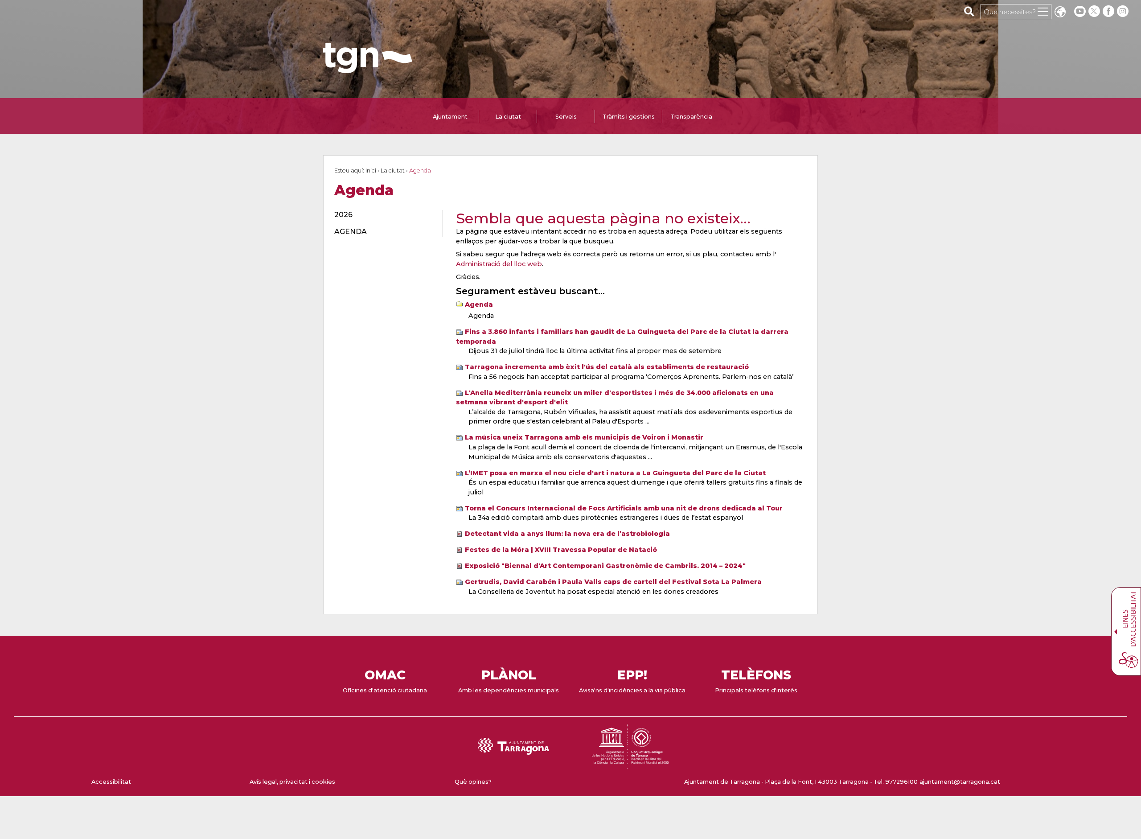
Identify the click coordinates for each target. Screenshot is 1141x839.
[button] (1059, 13)
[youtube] (1080, 11)
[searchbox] (969, 11)
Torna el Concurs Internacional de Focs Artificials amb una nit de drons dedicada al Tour (624, 508)
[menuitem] (383, 215)
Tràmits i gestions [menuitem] (629, 116)
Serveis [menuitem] (566, 116)
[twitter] (1095, 11)
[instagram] (1123, 11)
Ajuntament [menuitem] (450, 116)
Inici (370, 170)
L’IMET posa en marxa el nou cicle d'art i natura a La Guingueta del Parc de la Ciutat (615, 473)
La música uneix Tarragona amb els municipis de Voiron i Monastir (584, 437)
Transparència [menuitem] (691, 116)
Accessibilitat (111, 781)
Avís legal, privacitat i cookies (292, 781)
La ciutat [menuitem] (508, 116)
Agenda (479, 304)
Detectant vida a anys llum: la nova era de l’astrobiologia (567, 534)
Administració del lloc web (499, 264)
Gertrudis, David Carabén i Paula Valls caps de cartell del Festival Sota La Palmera (613, 582)
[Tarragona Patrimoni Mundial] (630, 764)
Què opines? (473, 781)
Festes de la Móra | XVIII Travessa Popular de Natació (561, 550)
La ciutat (393, 170)
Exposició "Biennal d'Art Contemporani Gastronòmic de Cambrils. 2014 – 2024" (605, 566)
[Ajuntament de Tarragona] (367, 69)
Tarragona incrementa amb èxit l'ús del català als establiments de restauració (607, 367)
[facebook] (1109, 11)
